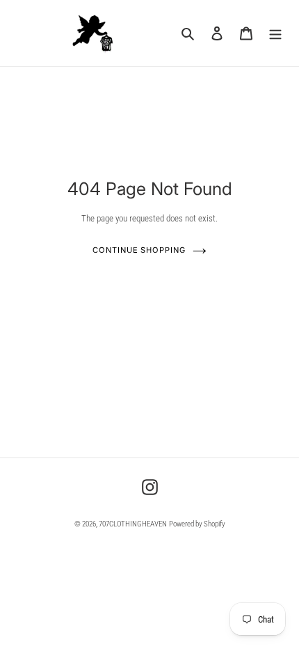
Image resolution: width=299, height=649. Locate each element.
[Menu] (275, 33)
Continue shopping (138, 250)
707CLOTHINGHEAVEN (133, 524)
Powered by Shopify (197, 524)
